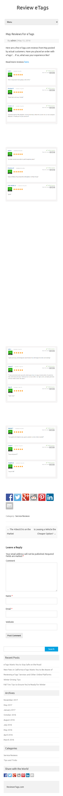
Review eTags (33, 7)
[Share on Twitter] (17, 497)
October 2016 (10, 715)
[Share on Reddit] (33, 497)
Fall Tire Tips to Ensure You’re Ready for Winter (25, 684)
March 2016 (9, 740)
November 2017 (11, 700)
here (26, 62)
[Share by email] (9, 505)
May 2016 (8, 730)
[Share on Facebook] (9, 497)
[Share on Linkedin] (50, 497)
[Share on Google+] (25, 497)
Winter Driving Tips (12, 680)
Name (9, 596)
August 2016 (9, 720)
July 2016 (8, 725)
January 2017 (9, 710)
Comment (10, 561)
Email (9, 609)
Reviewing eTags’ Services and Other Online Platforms (27, 674)
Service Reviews (22, 516)
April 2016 (8, 735)
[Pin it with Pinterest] (42, 497)
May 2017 (8, 705)
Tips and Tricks (10, 760)
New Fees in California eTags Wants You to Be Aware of (28, 670)
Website (10, 622)
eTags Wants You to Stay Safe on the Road (22, 664)
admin (13, 40)
